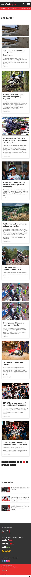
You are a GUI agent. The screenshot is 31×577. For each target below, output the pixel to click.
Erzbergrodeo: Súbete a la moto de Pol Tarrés (13, 324)
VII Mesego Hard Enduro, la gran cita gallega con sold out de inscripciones (15, 140)
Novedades (11, 8)
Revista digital (4, 574)
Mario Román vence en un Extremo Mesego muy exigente (14, 96)
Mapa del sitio (4, 570)
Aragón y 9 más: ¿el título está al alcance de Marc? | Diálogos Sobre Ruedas (20, 499)
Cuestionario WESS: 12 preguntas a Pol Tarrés (12, 268)
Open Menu (28, 4)
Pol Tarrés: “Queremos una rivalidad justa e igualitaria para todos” (14, 184)
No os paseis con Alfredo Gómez (13, 363)
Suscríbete (3, 8)
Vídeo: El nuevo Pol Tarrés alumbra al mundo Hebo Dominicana (13, 53)
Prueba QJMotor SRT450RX (15, 1)
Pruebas (17, 8)
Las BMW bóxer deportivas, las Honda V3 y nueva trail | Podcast (20, 507)
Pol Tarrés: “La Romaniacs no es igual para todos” (15, 225)
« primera (5, 462)
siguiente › (5, 465)
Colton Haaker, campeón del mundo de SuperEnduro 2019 (15, 443)
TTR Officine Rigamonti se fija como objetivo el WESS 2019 (15, 404)
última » (12, 465)
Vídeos (29, 8)
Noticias (23, 8)
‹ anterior (12, 462)
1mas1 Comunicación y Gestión (11, 567)
